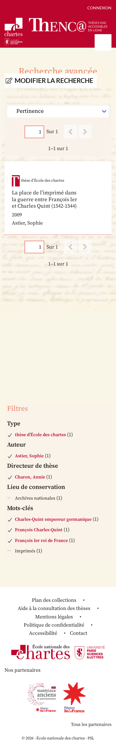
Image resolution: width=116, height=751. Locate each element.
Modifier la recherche (54, 80)
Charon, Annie (30, 477)
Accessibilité (43, 633)
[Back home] (68, 25)
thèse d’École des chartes (40, 435)
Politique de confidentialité (54, 625)
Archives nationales (35, 498)
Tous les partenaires (91, 724)
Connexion (99, 7)
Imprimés (25, 551)
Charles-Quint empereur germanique (53, 519)
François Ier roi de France (41, 540)
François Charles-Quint (39, 530)
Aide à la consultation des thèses (54, 608)
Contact (78, 633)
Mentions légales (54, 617)
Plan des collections (54, 600)
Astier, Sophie (29, 456)
